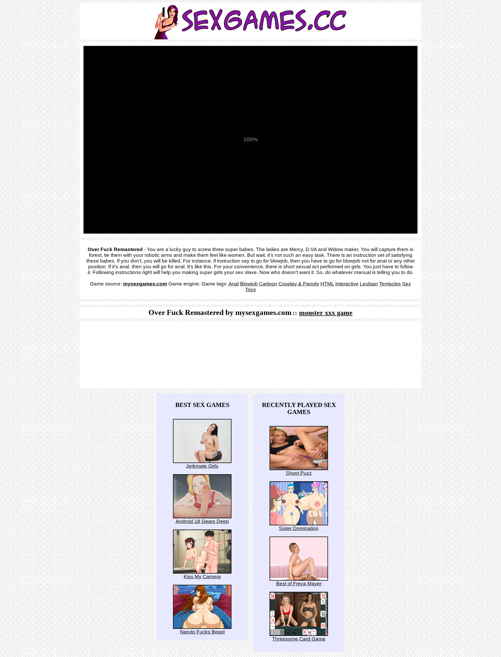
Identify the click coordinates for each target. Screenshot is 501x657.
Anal (234, 284)
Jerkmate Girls (202, 466)
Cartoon (268, 284)
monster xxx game (326, 313)
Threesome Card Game (298, 639)
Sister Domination (299, 528)
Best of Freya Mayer (298, 583)
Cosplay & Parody (298, 284)
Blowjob (249, 284)
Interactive (347, 284)
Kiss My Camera (202, 576)
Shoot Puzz (299, 473)
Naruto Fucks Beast (202, 632)
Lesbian (369, 284)
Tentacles (390, 284)
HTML (327, 284)
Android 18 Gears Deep (202, 521)
